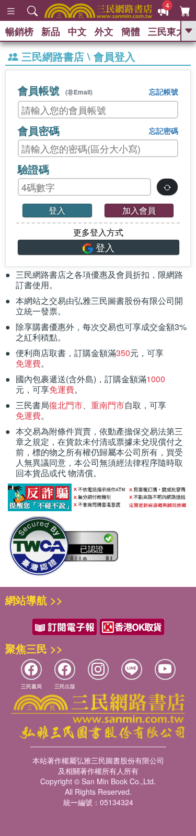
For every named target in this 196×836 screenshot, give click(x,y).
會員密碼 (39, 130)
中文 (77, 31)
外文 (104, 31)
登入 (57, 210)
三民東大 (167, 31)
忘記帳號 (163, 91)
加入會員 (139, 210)
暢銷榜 (19, 31)
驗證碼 (33, 168)
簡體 (130, 31)
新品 (50, 31)
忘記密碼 (163, 130)
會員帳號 (55, 90)
